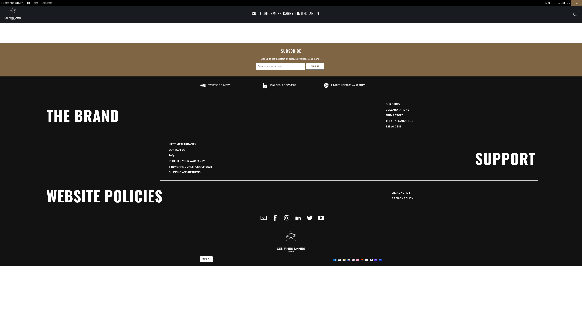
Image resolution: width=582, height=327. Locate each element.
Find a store (394, 115)
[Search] (575, 14)
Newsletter (47, 3)
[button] (255, 13)
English (547, 3)
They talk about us (399, 120)
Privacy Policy (402, 198)
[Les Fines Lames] (11, 14)
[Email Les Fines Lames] (263, 218)
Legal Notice (401, 192)
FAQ (28, 3)
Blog (36, 3)
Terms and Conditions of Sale (190, 166)
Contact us (177, 149)
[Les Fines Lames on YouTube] (320, 218)
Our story (393, 104)
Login (563, 3)
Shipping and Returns (185, 172)
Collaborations (397, 109)
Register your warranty (12, 3)
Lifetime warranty (182, 144)
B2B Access (393, 126)
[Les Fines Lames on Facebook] (274, 218)
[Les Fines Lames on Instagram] (286, 218)
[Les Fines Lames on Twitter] (309, 218)
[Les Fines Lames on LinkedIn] (297, 218)
